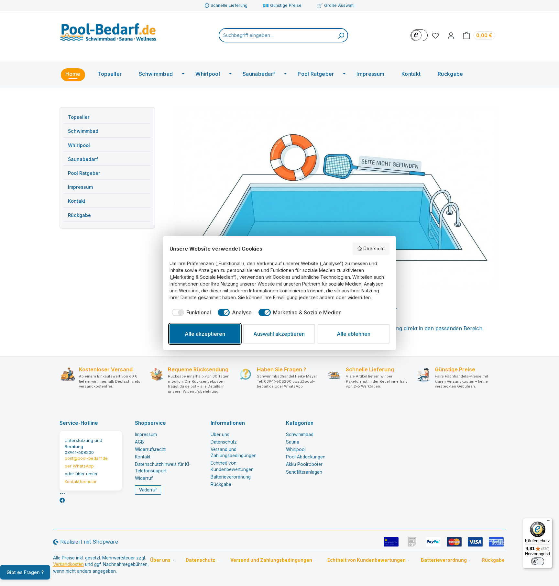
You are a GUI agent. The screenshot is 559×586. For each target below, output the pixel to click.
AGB (139, 442)
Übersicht (374, 248)
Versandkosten (68, 564)
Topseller (79, 117)
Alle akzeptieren (205, 334)
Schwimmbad (83, 131)
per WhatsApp (79, 465)
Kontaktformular (81, 481)
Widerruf (144, 478)
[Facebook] (62, 500)
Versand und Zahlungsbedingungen (271, 560)
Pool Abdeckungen (305, 456)
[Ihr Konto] (451, 35)
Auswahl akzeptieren (279, 334)
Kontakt (76, 201)
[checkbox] (190, 312)
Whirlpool (79, 145)
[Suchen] (340, 35)
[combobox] (277, 35)
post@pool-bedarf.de (86, 458)
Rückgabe (79, 215)
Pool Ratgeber (84, 173)
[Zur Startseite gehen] (108, 34)
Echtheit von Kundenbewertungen (366, 560)
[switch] (537, 561)
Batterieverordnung (231, 476)
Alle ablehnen (353, 334)
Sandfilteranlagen (304, 472)
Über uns (220, 434)
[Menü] (549, 522)
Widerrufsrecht (150, 449)
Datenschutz (224, 442)
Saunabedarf (83, 159)
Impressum (80, 187)
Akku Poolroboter (304, 464)
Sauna (292, 442)
